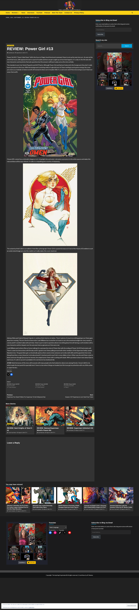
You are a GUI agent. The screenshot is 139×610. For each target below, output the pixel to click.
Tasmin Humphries (12, 510)
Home (8, 13)
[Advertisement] (50, 31)
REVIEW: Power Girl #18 (41, 384)
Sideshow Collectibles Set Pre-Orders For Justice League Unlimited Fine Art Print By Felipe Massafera (17, 507)
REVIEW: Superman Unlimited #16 (80, 428)
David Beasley (11, 52)
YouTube (39, 13)
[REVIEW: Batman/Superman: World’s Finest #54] (50, 416)
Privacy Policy (79, 13)
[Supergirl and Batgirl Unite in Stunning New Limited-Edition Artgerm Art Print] (95, 495)
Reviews (15, 13)
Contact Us (68, 13)
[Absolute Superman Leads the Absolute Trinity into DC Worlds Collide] (121, 495)
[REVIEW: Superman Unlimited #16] (80, 416)
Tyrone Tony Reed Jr (12, 432)
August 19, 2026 (21, 432)
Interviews (30, 13)
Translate (61, 530)
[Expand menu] (18, 13)
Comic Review (10, 45)
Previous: (26, 396)
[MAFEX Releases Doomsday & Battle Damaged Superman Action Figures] (69, 495)
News (23, 13)
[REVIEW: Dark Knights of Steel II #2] (20, 416)
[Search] (132, 12)
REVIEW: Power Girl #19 (13, 384)
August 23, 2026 (20, 510)
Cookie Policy (31, 607)
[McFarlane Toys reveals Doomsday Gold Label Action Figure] (44, 495)
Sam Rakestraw (41, 432)
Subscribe (100, 34)
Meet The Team (57, 13)
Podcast (47, 13)
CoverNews (81, 575)
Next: (79, 396)
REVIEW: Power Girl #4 (70, 384)
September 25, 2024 (20, 52)
